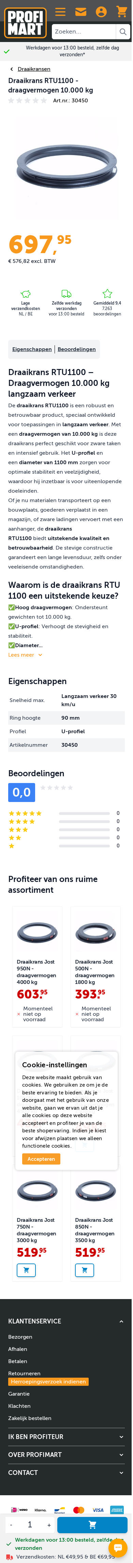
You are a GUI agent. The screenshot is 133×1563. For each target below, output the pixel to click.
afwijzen (45, 1138)
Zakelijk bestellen (29, 1418)
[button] (28, 101)
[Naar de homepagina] (25, 20)
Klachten (19, 1406)
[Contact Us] (81, 12)
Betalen (17, 1361)
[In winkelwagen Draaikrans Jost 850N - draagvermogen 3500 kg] (84, 1270)
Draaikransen (34, 69)
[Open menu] (60, 12)
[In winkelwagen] (92, 1525)
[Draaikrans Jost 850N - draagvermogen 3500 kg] (95, 1189)
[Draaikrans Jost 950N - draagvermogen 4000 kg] (37, 931)
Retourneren (47, 1378)
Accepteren (41, 1159)
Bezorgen (20, 1337)
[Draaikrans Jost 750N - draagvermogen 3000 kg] (37, 1189)
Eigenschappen (32, 349)
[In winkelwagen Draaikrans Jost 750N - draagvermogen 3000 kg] (26, 1270)
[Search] (123, 31)
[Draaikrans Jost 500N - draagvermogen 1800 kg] (95, 931)
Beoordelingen (77, 349)
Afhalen (17, 1349)
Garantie (19, 1394)
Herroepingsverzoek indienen (48, 1382)
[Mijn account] (101, 12)
